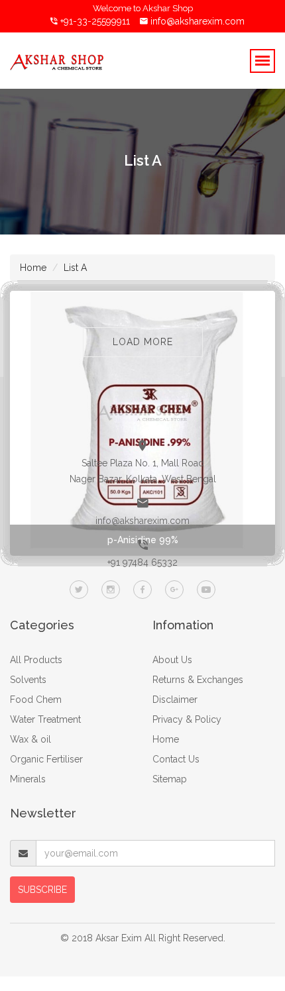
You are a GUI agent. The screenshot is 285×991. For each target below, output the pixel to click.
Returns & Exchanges (197, 679)
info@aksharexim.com (197, 21)
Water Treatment (45, 719)
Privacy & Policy (186, 719)
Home (33, 267)
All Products (36, 659)
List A (75, 267)
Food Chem (36, 699)
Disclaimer (175, 699)
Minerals (28, 779)
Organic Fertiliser (46, 759)
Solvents (28, 679)
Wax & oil (30, 739)
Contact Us (176, 759)
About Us (172, 659)
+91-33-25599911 (94, 21)
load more (143, 342)
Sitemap (169, 779)
